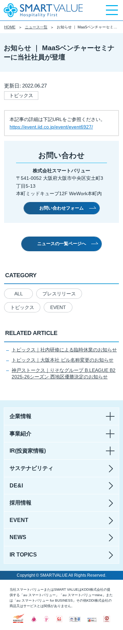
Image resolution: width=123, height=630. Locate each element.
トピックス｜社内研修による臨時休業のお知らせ (64, 349)
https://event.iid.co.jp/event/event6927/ (51, 127)
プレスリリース (59, 293)
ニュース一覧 (36, 27)
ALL (18, 293)
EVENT (58, 307)
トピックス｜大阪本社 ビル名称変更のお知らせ (62, 360)
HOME (9, 27)
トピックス (22, 307)
